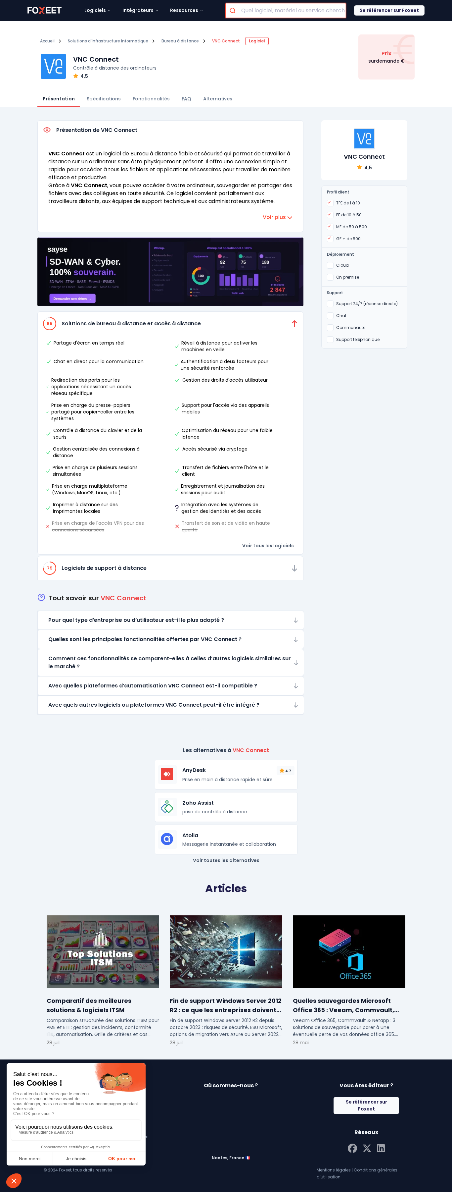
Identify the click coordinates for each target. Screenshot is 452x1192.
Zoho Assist (198, 803)
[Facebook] (352, 1148)
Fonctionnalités (151, 98)
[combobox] (285, 10)
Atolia (190, 835)
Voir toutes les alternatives (226, 860)
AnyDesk (194, 770)
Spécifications (104, 98)
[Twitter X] (367, 1148)
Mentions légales (334, 1170)
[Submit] (233, 10)
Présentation (59, 98)
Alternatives (217, 98)
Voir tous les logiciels (268, 545)
